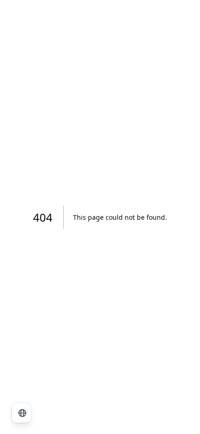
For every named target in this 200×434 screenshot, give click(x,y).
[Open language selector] (22, 413)
